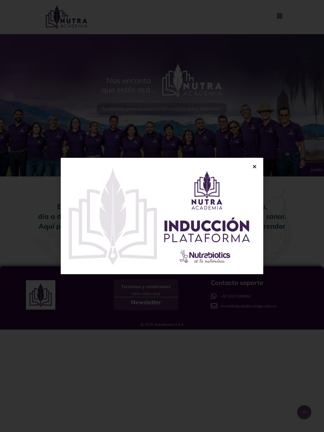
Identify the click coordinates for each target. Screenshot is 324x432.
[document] (162, 216)
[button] (254, 166)
